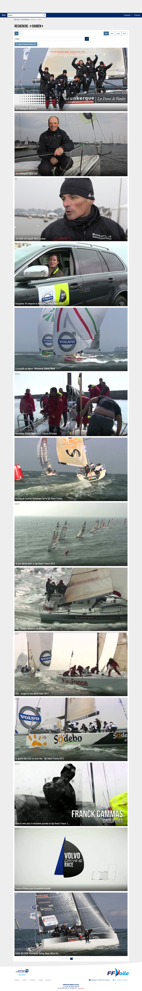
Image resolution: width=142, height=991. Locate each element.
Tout (106, 33)
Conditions (33, 980)
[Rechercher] (44, 15)
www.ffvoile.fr (81, 988)
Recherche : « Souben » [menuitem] (36, 19)
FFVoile (115, 6)
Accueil (17, 19)
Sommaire (48, 980)
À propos (16, 980)
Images (124, 33)
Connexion (127, 15)
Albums (118, 33)
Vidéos (111, 33)
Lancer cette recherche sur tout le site (27, 44)
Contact (24, 980)
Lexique (41, 980)
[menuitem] (17, 19)
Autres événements (25, 19)
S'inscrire (137, 15)
